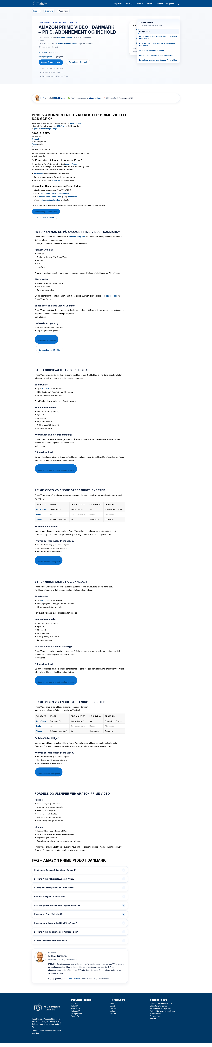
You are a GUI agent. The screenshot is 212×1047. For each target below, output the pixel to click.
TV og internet (76, 1013)
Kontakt (153, 1018)
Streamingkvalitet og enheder (151, 50)
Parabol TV (75, 1008)
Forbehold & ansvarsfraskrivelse (162, 1011)
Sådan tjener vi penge (158, 1006)
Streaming (49, 11)
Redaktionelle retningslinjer (160, 1008)
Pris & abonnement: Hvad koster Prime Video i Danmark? (158, 37)
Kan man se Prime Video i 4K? (48, 914)
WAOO (113, 1013)
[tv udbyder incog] (40, 3)
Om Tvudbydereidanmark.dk (161, 1003)
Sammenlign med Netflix (49, 350)
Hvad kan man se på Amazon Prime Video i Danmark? (157, 44)
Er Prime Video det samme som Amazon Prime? (56, 931)
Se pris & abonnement (50, 62)
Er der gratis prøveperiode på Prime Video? (54, 887)
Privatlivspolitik (155, 1013)
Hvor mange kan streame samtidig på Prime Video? (58, 905)
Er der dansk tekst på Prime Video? (50, 940)
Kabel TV (74, 1006)
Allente (113, 1006)
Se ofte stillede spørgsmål (49, 561)
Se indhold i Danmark (78, 62)
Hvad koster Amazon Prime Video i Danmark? (55, 870)
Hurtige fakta (144, 31)
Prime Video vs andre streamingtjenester (156, 55)
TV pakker (75, 1003)
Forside (36, 11)
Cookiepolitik (155, 1016)
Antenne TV (75, 1011)
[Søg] (177, 3)
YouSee (113, 1008)
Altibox (113, 1011)
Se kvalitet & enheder (45, 217)
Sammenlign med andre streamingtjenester (56, 470)
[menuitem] (117, 3)
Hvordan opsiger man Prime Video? (50, 896)
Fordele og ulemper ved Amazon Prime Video (158, 60)
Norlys (112, 1003)
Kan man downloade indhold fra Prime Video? (55, 923)
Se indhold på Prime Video (46, 211)
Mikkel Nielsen (59, 98)
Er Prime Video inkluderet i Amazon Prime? (54, 878)
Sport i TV (75, 1016)
